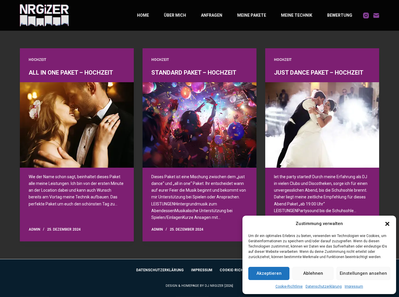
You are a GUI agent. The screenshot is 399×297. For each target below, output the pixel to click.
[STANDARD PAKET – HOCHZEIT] (199, 125)
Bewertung (339, 15)
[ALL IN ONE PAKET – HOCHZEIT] (77, 125)
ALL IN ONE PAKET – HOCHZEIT (71, 72)
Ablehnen (313, 273)
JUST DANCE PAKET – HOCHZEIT (318, 72)
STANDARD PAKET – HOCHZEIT (193, 72)
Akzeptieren (269, 273)
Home (143, 15)
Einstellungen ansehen (363, 273)
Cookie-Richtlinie (289, 286)
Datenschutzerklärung (324, 286)
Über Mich (175, 15)
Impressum (354, 286)
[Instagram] (366, 15)
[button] (387, 224)
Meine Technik (296, 15)
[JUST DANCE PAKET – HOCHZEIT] (322, 125)
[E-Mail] (376, 15)
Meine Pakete (251, 15)
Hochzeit (37, 60)
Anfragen (211, 15)
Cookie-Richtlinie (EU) (241, 270)
